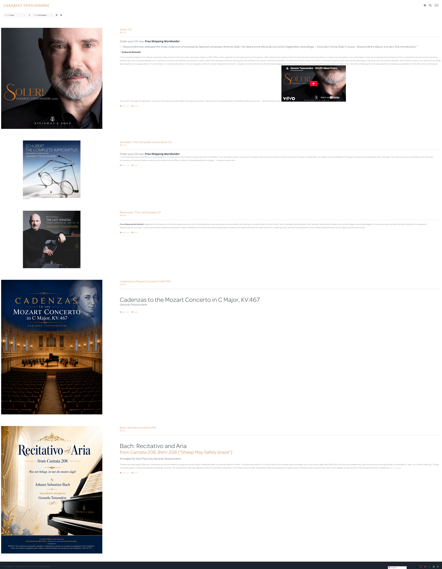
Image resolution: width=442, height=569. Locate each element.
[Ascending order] (29, 15)
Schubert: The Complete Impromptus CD (146, 142)
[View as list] (61, 15)
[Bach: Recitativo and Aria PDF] (51, 489)
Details (135, 106)
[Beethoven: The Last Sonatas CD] (51, 239)
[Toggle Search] (430, 5)
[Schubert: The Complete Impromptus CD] (51, 169)
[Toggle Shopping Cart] (424, 5)
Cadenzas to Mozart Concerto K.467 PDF (145, 281)
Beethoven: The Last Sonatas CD (140, 212)
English (393, 567)
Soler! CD (126, 29)
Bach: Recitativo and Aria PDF (138, 427)
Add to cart (125, 106)
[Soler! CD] (51, 78)
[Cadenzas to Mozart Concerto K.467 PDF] (51, 347)
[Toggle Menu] (436, 5)
